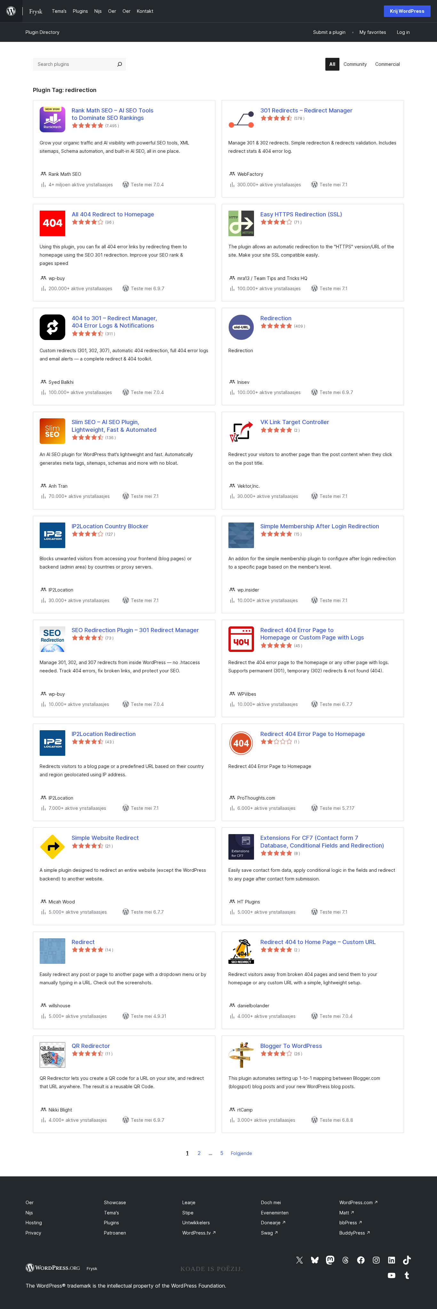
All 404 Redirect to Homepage (113, 214)
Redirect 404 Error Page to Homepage (312, 734)
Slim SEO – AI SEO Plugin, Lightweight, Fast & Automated (114, 426)
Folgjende (241, 1153)
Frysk (92, 1268)
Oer (30, 1202)
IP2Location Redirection (104, 734)
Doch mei (271, 1202)
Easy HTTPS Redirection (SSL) (301, 214)
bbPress (350, 1222)
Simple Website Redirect (105, 837)
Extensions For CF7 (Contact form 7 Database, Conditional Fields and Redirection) (322, 841)
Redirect (83, 942)
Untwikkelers (196, 1222)
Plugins (111, 1222)
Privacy (33, 1232)
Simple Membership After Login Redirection (319, 526)
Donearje (273, 1222)
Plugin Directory (43, 32)
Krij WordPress (407, 11)
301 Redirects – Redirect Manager (306, 110)
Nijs (29, 1212)
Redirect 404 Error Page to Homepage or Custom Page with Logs (312, 634)
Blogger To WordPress (291, 1045)
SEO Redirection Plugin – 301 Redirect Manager (135, 630)
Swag (269, 1232)
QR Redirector (91, 1045)
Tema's (111, 1212)
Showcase (115, 1202)
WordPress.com (358, 1202)
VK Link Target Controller (294, 422)
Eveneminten (275, 1212)
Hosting (34, 1222)
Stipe (188, 1212)
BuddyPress (354, 1232)
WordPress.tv (199, 1232)
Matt (346, 1212)
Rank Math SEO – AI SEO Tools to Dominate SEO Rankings (113, 114)
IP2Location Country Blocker (110, 526)
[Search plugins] (119, 64)
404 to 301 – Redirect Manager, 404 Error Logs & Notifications (114, 322)
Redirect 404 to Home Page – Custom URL (318, 942)
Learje (188, 1202)
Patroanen (115, 1232)
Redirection (275, 318)
